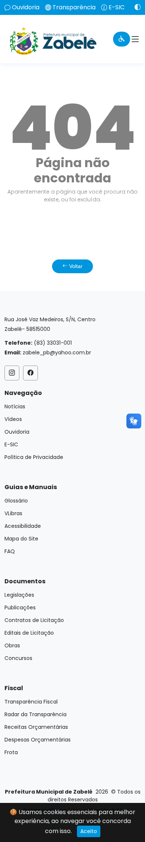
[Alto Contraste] (135, 7)
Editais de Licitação (29, 632)
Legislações (19, 594)
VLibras (13, 513)
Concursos (18, 658)
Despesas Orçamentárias (37, 739)
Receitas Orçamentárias (36, 727)
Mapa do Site (21, 538)
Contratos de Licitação (34, 620)
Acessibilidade (22, 526)
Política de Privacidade (33, 457)
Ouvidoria (25, 7)
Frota (11, 752)
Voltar (75, 266)
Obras (12, 645)
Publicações (20, 607)
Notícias (14, 406)
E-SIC (117, 7)
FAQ (9, 551)
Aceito (88, 831)
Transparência (74, 7)
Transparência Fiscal (31, 701)
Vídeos (13, 419)
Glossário (16, 500)
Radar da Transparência (35, 714)
